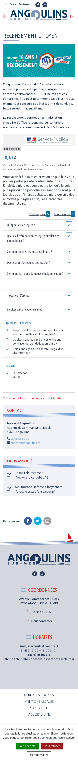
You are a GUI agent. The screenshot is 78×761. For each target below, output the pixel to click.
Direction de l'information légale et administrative (34, 398)
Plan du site (39, 708)
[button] (39, 225)
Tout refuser (52, 746)
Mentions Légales (39, 701)
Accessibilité (39, 714)
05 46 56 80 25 (20, 438)
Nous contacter (41, 621)
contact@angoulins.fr (25, 442)
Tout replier (37, 214)
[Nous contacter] (72, 17)
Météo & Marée (19, 4)
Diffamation (20, 373)
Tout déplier (62, 214)
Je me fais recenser (31, 475)
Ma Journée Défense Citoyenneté (38, 489)
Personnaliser (39, 754)
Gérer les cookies (39, 695)
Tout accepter (27, 746)
